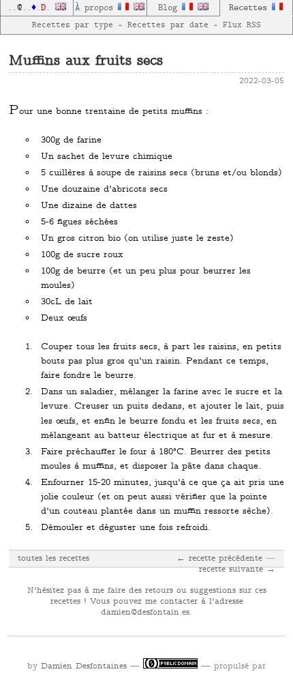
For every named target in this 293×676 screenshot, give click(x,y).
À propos (96, 8)
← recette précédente (219, 558)
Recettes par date (168, 25)
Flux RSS (242, 25)
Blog (170, 8)
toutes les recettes (53, 558)
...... (31, 8)
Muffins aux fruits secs (86, 62)
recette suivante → (237, 569)
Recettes (250, 7)
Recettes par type (72, 25)
